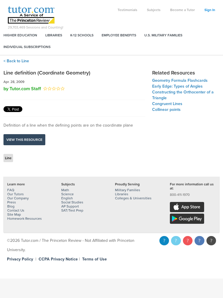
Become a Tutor (182, 10)
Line (8, 158)
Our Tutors (15, 194)
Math (65, 190)
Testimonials (127, 10)
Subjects (154, 10)
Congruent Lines (167, 103)
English (67, 198)
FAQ (10, 190)
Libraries (53, 35)
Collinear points (166, 109)
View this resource (24, 140)
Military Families (127, 190)
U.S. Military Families (163, 35)
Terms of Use (94, 259)
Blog (11, 206)
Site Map (14, 214)
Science (67, 194)
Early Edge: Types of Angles (177, 86)
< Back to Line (16, 60)
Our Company (18, 198)
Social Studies (72, 202)
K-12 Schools (81, 35)
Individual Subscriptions (27, 47)
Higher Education (20, 35)
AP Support (70, 206)
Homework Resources (24, 219)
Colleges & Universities (133, 198)
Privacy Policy (20, 259)
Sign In (209, 10)
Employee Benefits (119, 35)
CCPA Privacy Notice (58, 259)
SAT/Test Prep (72, 210)
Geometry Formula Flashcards (180, 80)
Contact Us (15, 210)
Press (11, 202)
